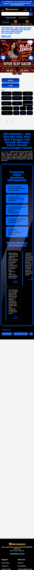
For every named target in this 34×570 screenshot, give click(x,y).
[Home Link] (11, 9)
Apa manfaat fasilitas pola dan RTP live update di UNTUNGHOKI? (16, 209)
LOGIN (10, 85)
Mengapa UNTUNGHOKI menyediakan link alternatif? (14, 231)
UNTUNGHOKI (5, 151)
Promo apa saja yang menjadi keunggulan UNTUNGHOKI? (16, 220)
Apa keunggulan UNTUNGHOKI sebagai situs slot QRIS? (16, 188)
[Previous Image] (3, 57)
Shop (2, 10)
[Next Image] (31, 57)
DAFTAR (10, 80)
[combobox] (15, 14)
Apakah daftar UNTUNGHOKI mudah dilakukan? (16, 198)
